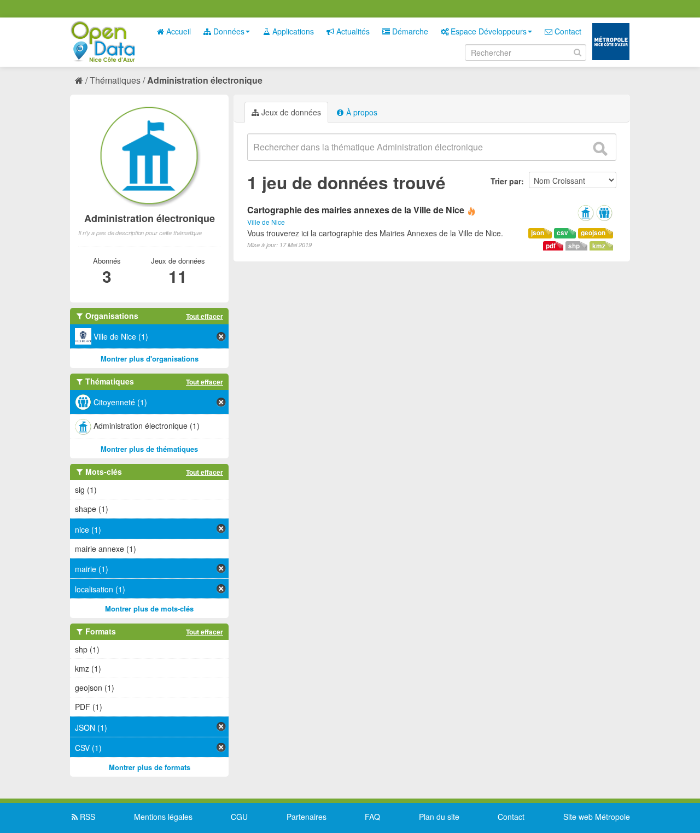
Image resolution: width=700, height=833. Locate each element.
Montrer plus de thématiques (149, 449)
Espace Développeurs (487, 31)
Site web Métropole (596, 816)
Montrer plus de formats (149, 767)
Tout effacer (204, 316)
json (537, 232)
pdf (551, 246)
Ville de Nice (266, 221)
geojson (593, 232)
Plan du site (439, 816)
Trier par (506, 181)
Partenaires (306, 816)
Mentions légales (163, 816)
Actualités (352, 31)
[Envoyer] (600, 149)
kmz (598, 246)
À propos (360, 112)
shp (574, 246)
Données (227, 31)
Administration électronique (204, 80)
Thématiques (115, 80)
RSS (86, 816)
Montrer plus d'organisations (150, 358)
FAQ (372, 816)
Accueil (177, 31)
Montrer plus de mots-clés (149, 608)
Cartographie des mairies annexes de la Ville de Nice (355, 209)
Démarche (409, 31)
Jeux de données (290, 112)
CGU (239, 816)
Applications (292, 31)
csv (562, 232)
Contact (566, 31)
